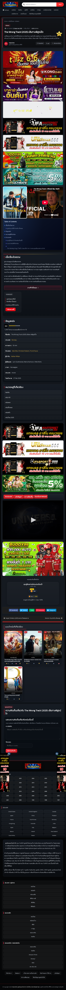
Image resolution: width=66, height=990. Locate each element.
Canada (54, 811)
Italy (33, 827)
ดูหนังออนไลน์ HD (10, 843)
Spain (11, 827)
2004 (33, 795)
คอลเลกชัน (33, 932)
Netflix (20, 10)
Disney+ (33, 959)
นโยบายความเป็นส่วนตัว (30, 973)
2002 (58, 795)
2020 (20, 782)
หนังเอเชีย (33, 894)
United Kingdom (33, 811)
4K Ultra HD (33, 967)
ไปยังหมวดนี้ (10, 309)
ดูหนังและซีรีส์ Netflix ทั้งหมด (15, 228)
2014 (33, 787)
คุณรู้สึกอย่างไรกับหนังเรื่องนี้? (15, 240)
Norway (14, 340)
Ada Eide (15, 351)
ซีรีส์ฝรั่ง (33, 906)
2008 (46, 791)
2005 (20, 795)
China (33, 815)
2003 (46, 795)
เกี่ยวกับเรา (9, 973)
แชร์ (48, 43)
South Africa (12, 835)
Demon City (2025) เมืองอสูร (53, 618)
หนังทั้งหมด (24, 13)
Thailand (54, 815)
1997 (58, 800)
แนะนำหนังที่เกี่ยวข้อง (13, 243)
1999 (33, 800)
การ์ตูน (39, 10)
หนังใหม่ (14, 10)
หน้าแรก (7, 10)
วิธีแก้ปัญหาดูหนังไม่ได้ (35, 13)
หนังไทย (32, 10)
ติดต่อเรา (17, 973)
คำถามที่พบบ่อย (25, 977)
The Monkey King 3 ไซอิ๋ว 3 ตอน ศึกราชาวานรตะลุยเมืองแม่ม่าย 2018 (26, 248)
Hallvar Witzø (15, 356)
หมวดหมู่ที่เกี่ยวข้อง (11, 234)
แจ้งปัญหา (18, 497)
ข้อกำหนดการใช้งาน (45, 973)
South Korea (33, 819)
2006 (7, 795)
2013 (46, 787)
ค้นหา (60, 4)
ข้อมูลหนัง (8, 231)
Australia (33, 823)
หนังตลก (56, 10)
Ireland (33, 831)
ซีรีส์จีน (33, 902)
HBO (33, 963)
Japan (11, 815)
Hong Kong (12, 823)
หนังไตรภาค (15, 13)
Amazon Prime (33, 954)
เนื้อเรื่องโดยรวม (10, 225)
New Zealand (54, 831)
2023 (46, 778)
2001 (7, 800)
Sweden (54, 835)
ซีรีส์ (33, 924)
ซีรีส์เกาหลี (33, 898)
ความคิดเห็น (28, 497)
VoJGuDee (36, 28)
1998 (46, 800)
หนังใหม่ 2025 (9, 417)
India (54, 823)
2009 (33, 791)
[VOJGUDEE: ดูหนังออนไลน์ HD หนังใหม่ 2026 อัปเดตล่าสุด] (10, 4)
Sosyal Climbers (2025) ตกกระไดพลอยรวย (17, 618)
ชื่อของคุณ (8, 742)
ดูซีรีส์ (26, 10)
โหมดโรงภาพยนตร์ (41, 496)
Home (5, 21)
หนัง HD (7, 397)
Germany (54, 819)
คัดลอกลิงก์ (40, 43)
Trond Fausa (34, 351)
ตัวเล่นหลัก (8, 237)
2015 (20, 787)
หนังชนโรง (33, 920)
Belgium (54, 827)
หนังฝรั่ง (7, 412)
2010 (20, 791)
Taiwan (33, 835)
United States (11, 811)
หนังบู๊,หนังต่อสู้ (47, 10)
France (11, 819)
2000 (20, 800)
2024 (33, 778)
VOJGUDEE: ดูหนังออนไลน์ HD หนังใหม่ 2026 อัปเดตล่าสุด (26, 987)
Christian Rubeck (23, 351)
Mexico (12, 831)
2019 (33, 782)
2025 (20, 778)
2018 (46, 782)
